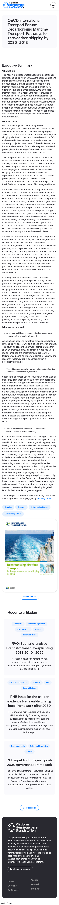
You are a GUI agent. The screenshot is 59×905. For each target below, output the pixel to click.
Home (11, 881)
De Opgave (13, 890)
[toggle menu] (53, 5)
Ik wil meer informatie (20, 869)
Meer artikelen (29, 808)
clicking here (44, 498)
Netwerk (35, 884)
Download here (29, 597)
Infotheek (35, 888)
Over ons (12, 885)
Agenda (34, 880)
